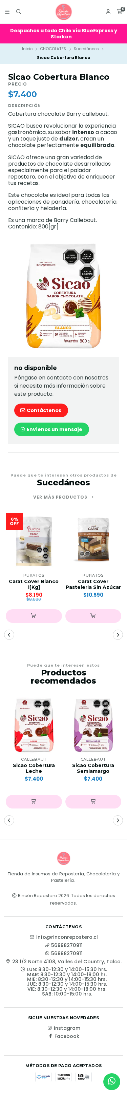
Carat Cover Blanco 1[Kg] (34, 584)
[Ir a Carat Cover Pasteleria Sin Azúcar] (93, 541)
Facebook (67, 1036)
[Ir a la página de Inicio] (63, 11)
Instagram (67, 1028)
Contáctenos (43, 410)
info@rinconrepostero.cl (67, 937)
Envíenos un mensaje (54, 429)
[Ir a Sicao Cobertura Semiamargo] (93, 725)
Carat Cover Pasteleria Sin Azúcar (93, 584)
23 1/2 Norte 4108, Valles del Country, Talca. (67, 961)
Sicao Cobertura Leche (34, 768)
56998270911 (67, 945)
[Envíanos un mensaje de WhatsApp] (111, 1081)
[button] (34, 616)
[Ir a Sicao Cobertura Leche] (34, 725)
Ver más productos (61, 497)
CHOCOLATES (53, 49)
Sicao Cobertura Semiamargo (93, 768)
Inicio (27, 49)
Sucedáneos (86, 49)
